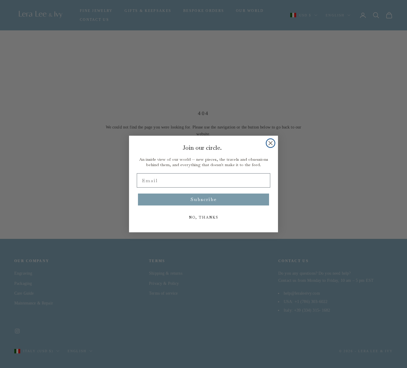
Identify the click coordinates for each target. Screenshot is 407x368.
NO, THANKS (203, 217)
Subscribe (203, 199)
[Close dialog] (270, 143)
